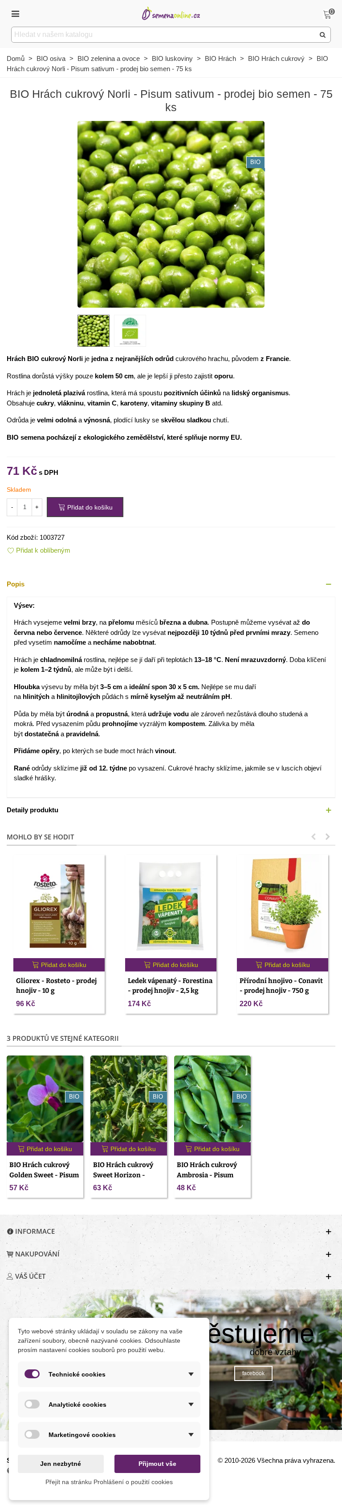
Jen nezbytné (60, 1463)
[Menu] (15, 13)
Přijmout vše (157, 1463)
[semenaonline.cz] (171, 13)
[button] (171, 584)
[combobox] (164, 34)
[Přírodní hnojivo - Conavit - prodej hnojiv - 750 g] (282, 906)
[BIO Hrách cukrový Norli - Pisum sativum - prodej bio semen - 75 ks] (171, 213)
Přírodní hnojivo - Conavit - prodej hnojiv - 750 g (281, 986)
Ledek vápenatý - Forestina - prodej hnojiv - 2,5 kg (170, 986)
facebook (253, 1373)
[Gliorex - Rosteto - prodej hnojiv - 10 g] (59, 906)
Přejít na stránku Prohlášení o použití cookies (109, 1481)
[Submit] (322, 34)
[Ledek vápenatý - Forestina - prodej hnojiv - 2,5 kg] (170, 906)
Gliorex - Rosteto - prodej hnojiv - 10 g (56, 986)
